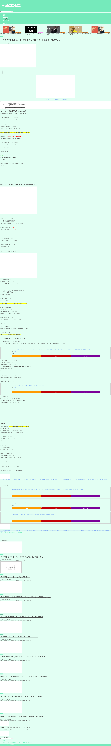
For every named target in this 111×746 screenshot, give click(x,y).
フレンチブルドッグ (8, 532)
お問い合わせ (5, 23)
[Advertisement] (55, 174)
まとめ (4, 108)
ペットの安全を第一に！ (8, 105)
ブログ (4, 21)
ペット (1, 36)
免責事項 (12, 744)
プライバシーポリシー (5, 744)
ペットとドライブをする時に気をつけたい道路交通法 (14, 104)
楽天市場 (56, 356)
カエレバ (15, 351)
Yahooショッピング (85, 508)
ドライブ (2, 532)
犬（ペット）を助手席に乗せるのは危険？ (11, 103)
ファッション (5, 13)
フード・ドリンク (6, 20)
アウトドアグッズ (8, 19)
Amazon (26, 356)
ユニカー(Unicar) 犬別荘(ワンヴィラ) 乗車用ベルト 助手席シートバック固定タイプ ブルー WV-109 (28, 385)
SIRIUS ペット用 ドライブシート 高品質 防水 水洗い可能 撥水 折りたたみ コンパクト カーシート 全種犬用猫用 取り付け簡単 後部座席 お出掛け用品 (37, 502)
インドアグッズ (8, 18)
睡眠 (4, 15)
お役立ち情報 (5, 17)
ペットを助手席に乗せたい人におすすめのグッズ (15, 107)
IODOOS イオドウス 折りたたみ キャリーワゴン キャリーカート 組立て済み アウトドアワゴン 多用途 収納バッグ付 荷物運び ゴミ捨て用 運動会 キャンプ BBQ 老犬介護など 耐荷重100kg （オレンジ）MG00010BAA (48, 489)
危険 (20, 532)
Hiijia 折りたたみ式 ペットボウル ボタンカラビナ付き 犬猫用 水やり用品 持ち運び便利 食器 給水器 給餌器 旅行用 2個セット (33, 514)
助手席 (17, 532)
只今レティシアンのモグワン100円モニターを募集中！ (55, 99)
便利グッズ (5, 14)
